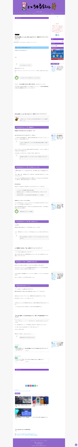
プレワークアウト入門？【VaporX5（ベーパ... (40, 417)
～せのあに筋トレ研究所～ (39, 444)
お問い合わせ (52, 13)
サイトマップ (34, 13)
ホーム (25, 13)
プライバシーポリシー (43, 13)
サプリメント (17, 389)
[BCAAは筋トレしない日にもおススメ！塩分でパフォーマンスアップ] (33, 386)
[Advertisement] (32, 25)
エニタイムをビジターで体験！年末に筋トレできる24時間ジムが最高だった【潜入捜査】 (60, 276)
